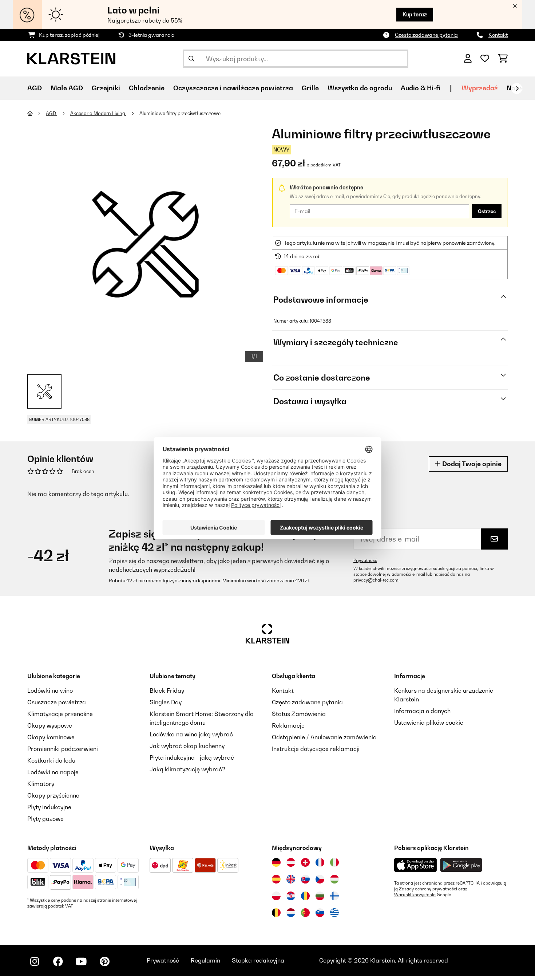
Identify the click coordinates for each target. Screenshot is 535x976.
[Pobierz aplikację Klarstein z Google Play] (461, 865)
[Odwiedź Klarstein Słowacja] (305, 879)
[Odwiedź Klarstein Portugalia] (305, 912)
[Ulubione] (484, 58)
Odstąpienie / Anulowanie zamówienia (324, 737)
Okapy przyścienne (53, 795)
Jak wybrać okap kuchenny (187, 745)
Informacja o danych (422, 711)
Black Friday (167, 690)
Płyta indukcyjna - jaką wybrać (192, 757)
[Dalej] (516, 88)
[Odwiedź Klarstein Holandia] (290, 912)
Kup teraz (415, 14)
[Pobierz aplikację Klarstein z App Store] (415, 865)
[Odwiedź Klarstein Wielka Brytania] (290, 879)
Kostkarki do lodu (51, 760)
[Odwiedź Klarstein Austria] (290, 862)
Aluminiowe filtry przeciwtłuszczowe (180, 113)
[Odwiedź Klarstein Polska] (276, 896)
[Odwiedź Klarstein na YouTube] (81, 961)
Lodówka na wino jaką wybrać (191, 734)
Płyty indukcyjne (49, 807)
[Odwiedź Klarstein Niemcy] (276, 862)
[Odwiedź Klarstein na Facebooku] (58, 961)
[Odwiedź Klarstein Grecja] (334, 913)
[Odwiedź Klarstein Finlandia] (334, 896)
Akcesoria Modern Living (98, 113)
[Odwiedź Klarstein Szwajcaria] (305, 862)
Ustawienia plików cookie (428, 722)
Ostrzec (487, 211)
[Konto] (468, 58)
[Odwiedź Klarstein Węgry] (334, 879)
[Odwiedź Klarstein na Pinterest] (104, 961)
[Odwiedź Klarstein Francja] (320, 862)
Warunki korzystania (415, 894)
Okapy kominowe (51, 737)
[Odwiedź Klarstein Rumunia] (305, 896)
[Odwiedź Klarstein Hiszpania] (276, 879)
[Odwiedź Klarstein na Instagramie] (34, 961)
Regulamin (205, 960)
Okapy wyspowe (49, 725)
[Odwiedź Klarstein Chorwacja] (290, 896)
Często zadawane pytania (426, 35)
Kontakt (498, 35)
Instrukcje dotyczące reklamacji (316, 748)
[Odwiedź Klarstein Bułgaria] (320, 896)
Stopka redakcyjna (258, 960)
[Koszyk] (503, 58)
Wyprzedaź (479, 88)
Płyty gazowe (45, 818)
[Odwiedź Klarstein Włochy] (334, 862)
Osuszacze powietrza (56, 702)
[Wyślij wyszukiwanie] (191, 58)
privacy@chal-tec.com (376, 580)
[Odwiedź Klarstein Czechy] (320, 879)
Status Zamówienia (299, 713)
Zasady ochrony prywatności (428, 889)
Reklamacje (288, 725)
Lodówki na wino (50, 690)
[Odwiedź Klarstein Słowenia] (320, 912)
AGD (51, 113)
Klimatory (40, 783)
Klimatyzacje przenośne (60, 713)
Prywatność (365, 560)
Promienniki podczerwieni (62, 748)
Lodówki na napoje (53, 772)
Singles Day (166, 702)
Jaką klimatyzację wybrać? (187, 769)
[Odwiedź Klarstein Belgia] (276, 912)
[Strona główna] (36, 113)
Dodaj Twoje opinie (471, 464)
